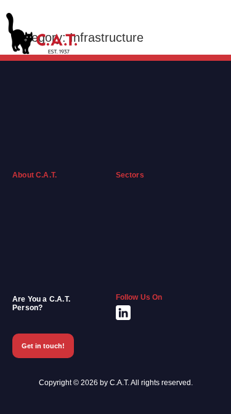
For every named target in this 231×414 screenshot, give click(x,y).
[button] (213, 33)
